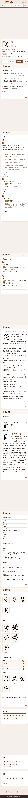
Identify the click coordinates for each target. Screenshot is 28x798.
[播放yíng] (17, 42)
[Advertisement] (14, 23)
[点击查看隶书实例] (22, 599)
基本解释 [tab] (5, 61)
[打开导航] (2, 2)
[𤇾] (21, 56)
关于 (7, 792)
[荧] (7, 56)
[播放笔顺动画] (4, 42)
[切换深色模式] (26, 2)
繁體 (23, 2)
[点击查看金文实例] (6, 599)
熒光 (3, 213)
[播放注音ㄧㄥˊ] (18, 46)
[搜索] (25, 5)
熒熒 (11, 213)
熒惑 (6, 213)
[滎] (13, 56)
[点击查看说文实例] (14, 599)
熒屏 (8, 213)
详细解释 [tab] (12, 61)
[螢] (18, 56)
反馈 (26, 97)
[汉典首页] (9, 2)
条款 (12, 792)
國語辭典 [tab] (19, 61)
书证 (26, 255)
